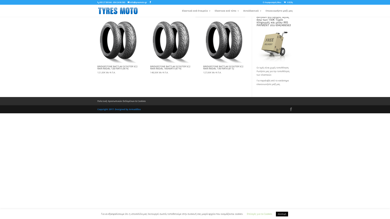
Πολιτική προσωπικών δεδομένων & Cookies (121, 101)
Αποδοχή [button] (282, 214)
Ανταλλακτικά (251, 11)
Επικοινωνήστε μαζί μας (279, 11)
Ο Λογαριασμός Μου (272, 3)
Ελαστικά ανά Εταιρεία (195, 11)
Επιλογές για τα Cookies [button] (259, 213)
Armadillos (135, 109)
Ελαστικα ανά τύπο (225, 11)
